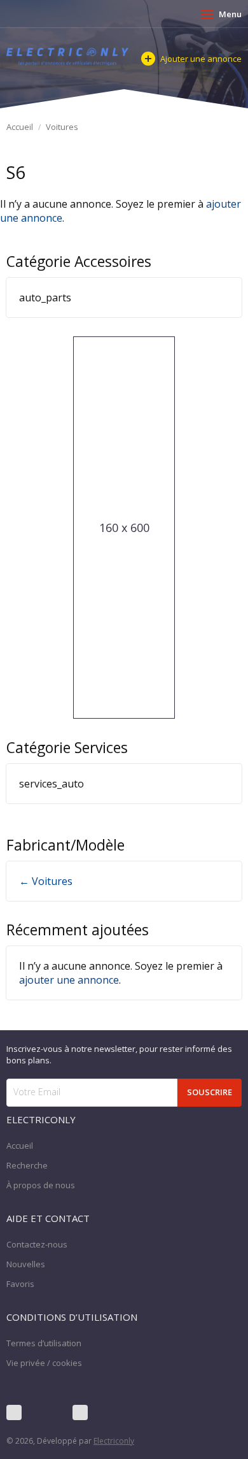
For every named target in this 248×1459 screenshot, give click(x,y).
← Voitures (45, 881)
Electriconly (113, 1440)
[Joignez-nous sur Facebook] (14, 1412)
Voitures (62, 127)
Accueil (19, 127)
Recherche (27, 1165)
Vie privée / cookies (44, 1363)
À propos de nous (40, 1185)
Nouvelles (25, 1264)
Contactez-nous (36, 1244)
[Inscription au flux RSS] (80, 1412)
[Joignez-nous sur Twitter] (47, 1412)
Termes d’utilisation (43, 1343)
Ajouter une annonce (201, 58)
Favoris (20, 1284)
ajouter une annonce (69, 980)
